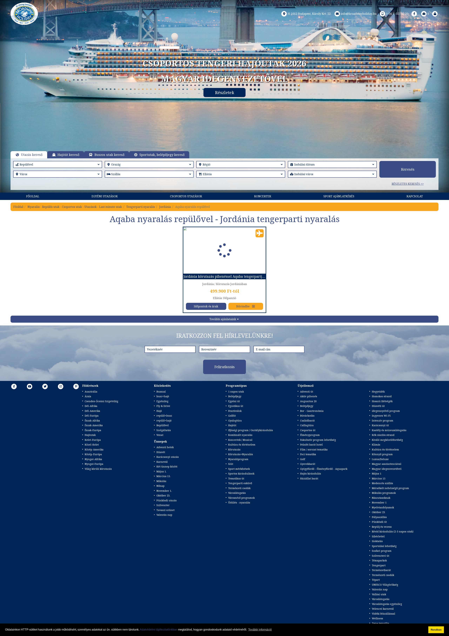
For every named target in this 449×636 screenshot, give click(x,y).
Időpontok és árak (206, 306)
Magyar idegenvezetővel (386, 468)
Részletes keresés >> (408, 184)
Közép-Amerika (94, 449)
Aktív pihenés (308, 396)
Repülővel (162, 425)
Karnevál (162, 461)
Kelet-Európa (93, 439)
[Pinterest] (76, 386)
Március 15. (163, 476)
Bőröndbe (243, 306)
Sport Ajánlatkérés (338, 196)
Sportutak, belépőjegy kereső (162, 155)
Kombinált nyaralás (240, 435)
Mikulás (161, 481)
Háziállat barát (309, 478)
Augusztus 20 (308, 401)
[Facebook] (414, 14)
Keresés (407, 169)
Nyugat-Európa (94, 464)
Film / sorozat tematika (314, 449)
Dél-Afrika (91, 406)
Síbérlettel (378, 536)
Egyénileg (162, 401)
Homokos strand (382, 396)
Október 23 (378, 512)
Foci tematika (308, 454)
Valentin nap (164, 514)
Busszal (161, 391)
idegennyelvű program (386, 411)
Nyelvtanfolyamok (383, 507)
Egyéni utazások (105, 196)
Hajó (159, 411)
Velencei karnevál (383, 608)
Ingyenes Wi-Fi (381, 415)
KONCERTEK (262, 196)
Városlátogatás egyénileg (387, 604)
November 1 (379, 502)
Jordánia (165, 207)
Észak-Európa (93, 430)
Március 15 (378, 478)
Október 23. (163, 495)
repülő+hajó (164, 420)
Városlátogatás (237, 493)
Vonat (159, 435)
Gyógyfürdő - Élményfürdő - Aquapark (323, 468)
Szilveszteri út (380, 555)
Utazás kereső (31, 155)
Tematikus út (236, 478)
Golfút (232, 415)
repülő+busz (164, 415)
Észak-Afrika (92, 420)
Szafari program (381, 550)
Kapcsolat (415, 196)
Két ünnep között (166, 466)
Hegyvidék (378, 391)
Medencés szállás (382, 483)
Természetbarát (381, 570)
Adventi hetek (165, 447)
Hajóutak (90, 435)
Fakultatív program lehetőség (318, 439)
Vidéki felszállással (383, 613)
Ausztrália (91, 391)
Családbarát (307, 420)
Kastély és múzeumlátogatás (389, 430)
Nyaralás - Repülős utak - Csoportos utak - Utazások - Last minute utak (75, 207)
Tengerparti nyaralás (140, 207)
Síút (230, 464)
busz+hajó (162, 396)
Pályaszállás (379, 517)
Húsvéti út (378, 406)
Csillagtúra (307, 425)
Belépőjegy (234, 396)
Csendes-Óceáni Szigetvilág (101, 401)
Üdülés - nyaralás (239, 502)
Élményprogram (310, 435)
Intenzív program (382, 420)
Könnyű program (382, 454)
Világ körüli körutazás (98, 468)
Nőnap (160, 485)
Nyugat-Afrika (93, 459)
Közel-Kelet (92, 444)
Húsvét (160, 452)
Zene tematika (380, 623)
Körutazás (234, 449)
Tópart (376, 579)
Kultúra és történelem (241, 444)
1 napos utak (236, 391)
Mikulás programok (384, 493)
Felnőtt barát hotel (311, 444)
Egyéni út (234, 401)
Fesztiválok (235, 411)
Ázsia (88, 396)
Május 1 (376, 473)
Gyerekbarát (307, 464)
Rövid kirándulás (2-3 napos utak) (392, 531)
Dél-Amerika (92, 411)
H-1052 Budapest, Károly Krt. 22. (309, 14)
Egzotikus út (235, 406)
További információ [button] (260, 629)
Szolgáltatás (163, 430)
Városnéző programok (241, 497)
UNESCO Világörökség (385, 584)
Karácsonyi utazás (167, 457)
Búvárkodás (307, 415)
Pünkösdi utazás (166, 500)
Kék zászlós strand (383, 435)
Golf (302, 459)
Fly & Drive (163, 406)
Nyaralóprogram (238, 459)
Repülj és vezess (382, 526)
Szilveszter (163, 505)
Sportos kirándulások (241, 473)
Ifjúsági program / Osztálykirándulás (250, 430)
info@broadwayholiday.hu (358, 14)
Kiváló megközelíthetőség (387, 439)
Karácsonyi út (380, 425)
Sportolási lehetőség (384, 546)
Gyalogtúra (235, 420)
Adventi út (306, 391)
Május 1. (161, 471)
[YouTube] (29, 386)
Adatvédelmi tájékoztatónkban (158, 629)
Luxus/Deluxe (380, 459)
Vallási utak (379, 594)
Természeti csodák (239, 488)
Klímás (376, 444)
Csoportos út (307, 430)
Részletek (224, 92)
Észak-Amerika (94, 425)
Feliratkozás (224, 366)
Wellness (377, 618)
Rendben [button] (436, 629)
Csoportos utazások (186, 196)
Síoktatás (377, 541)
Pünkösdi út (379, 521)
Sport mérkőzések (239, 468)
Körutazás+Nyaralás (240, 454)
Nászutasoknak (381, 497)
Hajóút (232, 425)
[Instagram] (60, 386)
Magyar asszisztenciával (386, 464)
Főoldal (32, 196)
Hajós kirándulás (310, 473)
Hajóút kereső (68, 155)
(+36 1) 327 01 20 (397, 14)
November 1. (164, 490)
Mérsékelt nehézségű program (390, 488)
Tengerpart (379, 565)
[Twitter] (45, 386)
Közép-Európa (93, 454)
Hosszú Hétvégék (382, 401)
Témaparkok (379, 560)
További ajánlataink (222, 319)
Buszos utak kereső (109, 155)
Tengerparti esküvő (240, 483)
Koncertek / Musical (240, 439)
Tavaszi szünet (165, 510)
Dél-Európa (92, 415)
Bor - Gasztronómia (312, 411)
